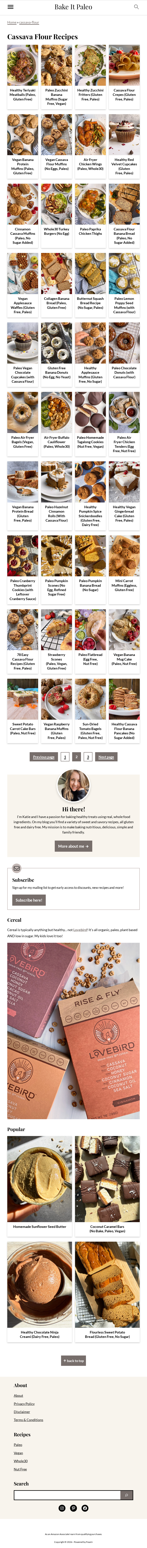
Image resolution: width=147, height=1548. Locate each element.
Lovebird (80, 930)
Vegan (18, 1453)
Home (11, 22)
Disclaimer (22, 1412)
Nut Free (20, 1469)
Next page (106, 757)
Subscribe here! (29, 900)
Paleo (18, 1445)
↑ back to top (73, 1361)
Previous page (44, 757)
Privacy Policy (24, 1404)
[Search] (126, 1495)
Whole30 (21, 1461)
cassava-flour (29, 22)
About (18, 1395)
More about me (71, 846)
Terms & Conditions (28, 1420)
